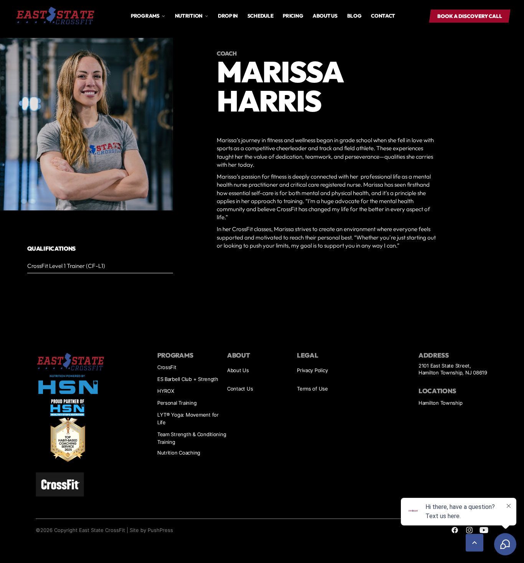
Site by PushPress (151, 530)
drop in (228, 16)
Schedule (260, 16)
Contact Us (240, 389)
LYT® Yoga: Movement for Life (188, 418)
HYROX (165, 391)
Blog (354, 16)
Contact (383, 16)
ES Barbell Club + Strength (187, 379)
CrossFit (166, 367)
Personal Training (177, 403)
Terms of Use (312, 389)
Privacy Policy (312, 370)
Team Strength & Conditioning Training (191, 438)
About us (325, 16)
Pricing (293, 16)
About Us (238, 370)
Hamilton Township (441, 403)
